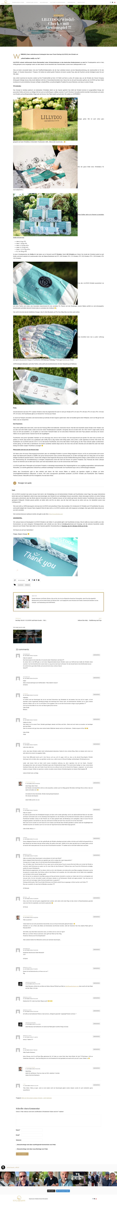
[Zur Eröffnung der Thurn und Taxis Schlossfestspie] (95, 1179)
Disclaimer (45, 1199)
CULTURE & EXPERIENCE (57, 2)
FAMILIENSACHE (71, 31)
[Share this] (64, 35)
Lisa (24, 1084)
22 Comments (21, 580)
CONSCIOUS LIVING (18, 2)
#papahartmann (30, 782)
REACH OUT (81, 2)
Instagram (5, 15)
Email (18, 1135)
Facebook (5, 24)
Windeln (27, 585)
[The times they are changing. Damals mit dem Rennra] (22, 1179)
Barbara (25, 693)
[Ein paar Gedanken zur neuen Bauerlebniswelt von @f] (65, 1179)
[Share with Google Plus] (71, 35)
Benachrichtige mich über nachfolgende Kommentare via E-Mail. (36, 1145)
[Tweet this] (67, 35)
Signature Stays (32, 2)
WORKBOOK (71, 2)
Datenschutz (38, 1199)
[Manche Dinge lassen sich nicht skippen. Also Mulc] (36, 1179)
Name (18, 1130)
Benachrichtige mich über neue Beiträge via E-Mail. (32, 1149)
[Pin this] (74, 35)
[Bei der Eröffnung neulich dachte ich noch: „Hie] (80, 1179)
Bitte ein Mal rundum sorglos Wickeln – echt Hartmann (36, 1098)
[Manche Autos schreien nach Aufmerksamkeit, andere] (7, 1179)
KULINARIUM (44, 2)
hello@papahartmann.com (72, 986)
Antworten (96, 654)
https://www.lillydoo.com (56, 514)
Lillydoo (20, 585)
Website (18, 1140)
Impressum (31, 1199)
